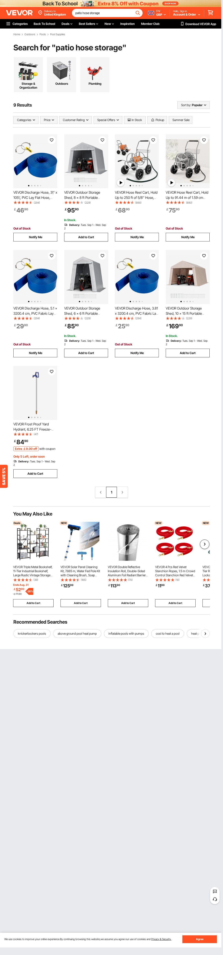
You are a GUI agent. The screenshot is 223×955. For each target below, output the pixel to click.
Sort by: (186, 105)
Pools (43, 34)
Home (16, 34)
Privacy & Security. (161, 939)
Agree (200, 939)
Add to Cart (86, 237)
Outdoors (29, 34)
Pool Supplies (57, 34)
